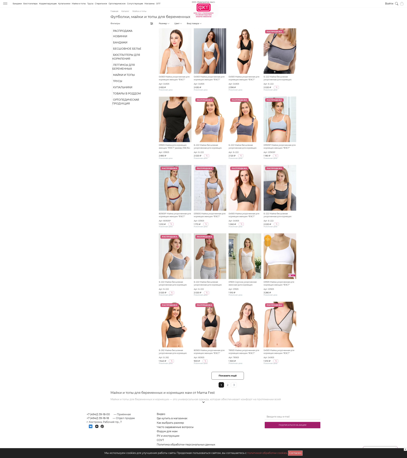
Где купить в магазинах (172, 418)
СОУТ (160, 440)
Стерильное (101, 3)
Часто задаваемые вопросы (175, 427)
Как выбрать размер (170, 422)
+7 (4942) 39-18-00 (98, 414)
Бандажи (17, 3)
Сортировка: (279, 23)
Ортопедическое (117, 3)
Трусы (90, 3)
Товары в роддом (127, 93)
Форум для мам (167, 431)
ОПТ (158, 3)
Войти (389, 3)
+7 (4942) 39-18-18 (98, 418)
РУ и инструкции (168, 435)
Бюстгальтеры (30, 3)
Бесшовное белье (127, 48)
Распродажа (122, 30)
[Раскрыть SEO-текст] (203, 402)
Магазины (150, 3)
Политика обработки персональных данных (186, 444)
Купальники (64, 3)
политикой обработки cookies (267, 453)
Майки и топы (79, 3)
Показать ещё (228, 375)
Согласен (296, 453)
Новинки (120, 36)
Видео (161, 414)
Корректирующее (48, 3)
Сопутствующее (135, 3)
